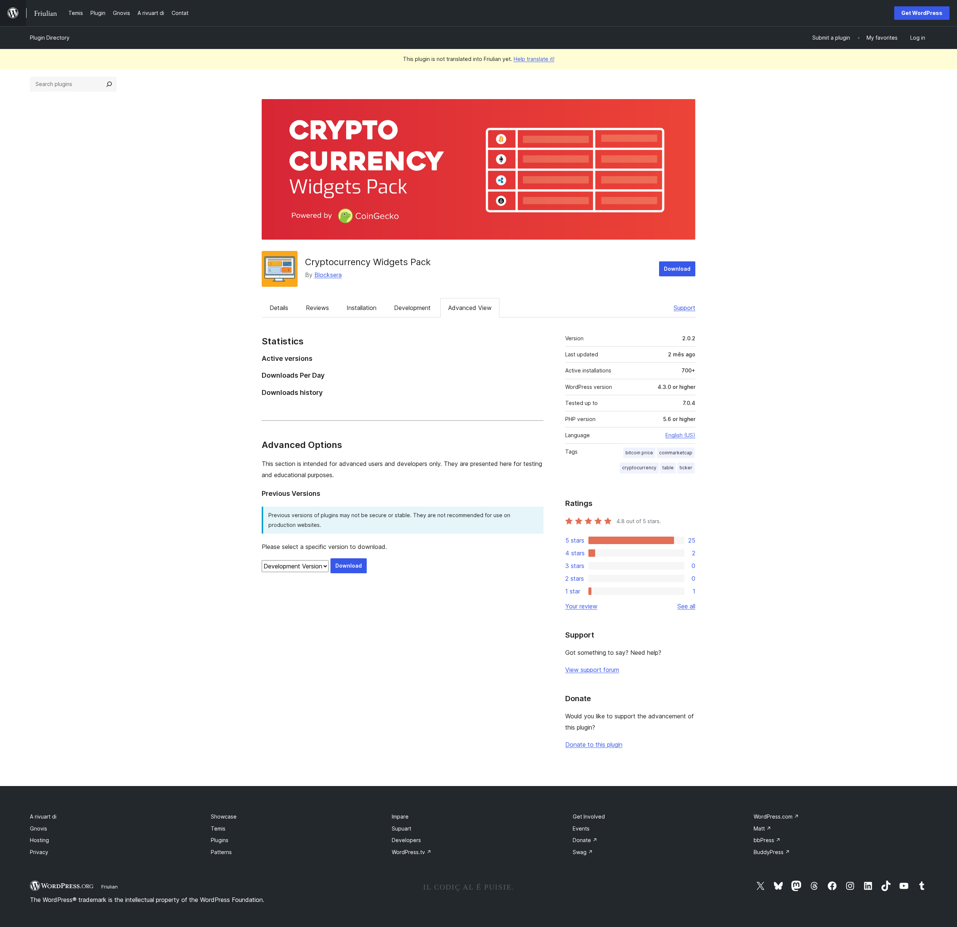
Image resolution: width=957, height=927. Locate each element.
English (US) (680, 435)
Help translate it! (534, 59)
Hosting (39, 840)
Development (412, 307)
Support (684, 307)
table (668, 467)
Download (677, 268)
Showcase (224, 816)
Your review (581, 606)
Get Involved (589, 816)
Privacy (39, 852)
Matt (762, 828)
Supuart (401, 828)
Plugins (219, 840)
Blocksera (328, 275)
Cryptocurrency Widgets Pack (368, 262)
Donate (585, 840)
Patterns (221, 852)
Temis (218, 828)
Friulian (109, 887)
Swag (583, 852)
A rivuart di (43, 816)
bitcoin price (639, 452)
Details (279, 307)
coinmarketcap (675, 452)
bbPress (767, 840)
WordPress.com (776, 816)
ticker (686, 467)
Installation (361, 307)
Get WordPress (921, 13)
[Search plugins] (109, 84)
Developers (406, 840)
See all (686, 606)
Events (581, 828)
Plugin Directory (50, 37)
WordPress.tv (411, 852)
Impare (400, 816)
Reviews (317, 307)
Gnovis (38, 828)
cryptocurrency (639, 467)
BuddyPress (772, 852)
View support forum (592, 669)
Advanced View (470, 307)
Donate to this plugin (593, 744)
